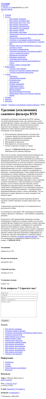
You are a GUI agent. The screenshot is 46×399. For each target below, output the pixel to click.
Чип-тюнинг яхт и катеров (19, 28)
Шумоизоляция (15, 90)
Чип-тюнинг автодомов (18, 32)
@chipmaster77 (14, 393)
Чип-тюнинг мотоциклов (18, 24)
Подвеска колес (15, 80)
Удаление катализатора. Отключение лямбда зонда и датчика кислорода (25, 52)
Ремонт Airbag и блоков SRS (19, 65)
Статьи (7, 74)
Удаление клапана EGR (13, 335)
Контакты (8, 101)
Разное (11, 95)
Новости (8, 99)
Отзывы (8, 97)
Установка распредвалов (18, 59)
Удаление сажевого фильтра (15, 331)
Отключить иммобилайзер (19, 49)
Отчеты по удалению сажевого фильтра (23, 70)
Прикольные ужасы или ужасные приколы (25, 93)
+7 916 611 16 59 (7, 7)
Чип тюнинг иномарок (17, 19)
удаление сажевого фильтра (27, 236)
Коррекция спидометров (18, 55)
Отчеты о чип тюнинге (17, 68)
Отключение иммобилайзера (15, 342)
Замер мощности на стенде (15, 336)
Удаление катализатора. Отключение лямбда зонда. (23, 333)
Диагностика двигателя (13, 340)
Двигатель (13, 76)
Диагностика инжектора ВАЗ (20, 38)
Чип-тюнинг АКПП (16, 30)
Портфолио (9, 362)
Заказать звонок (6, 9)
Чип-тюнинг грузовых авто (19, 21)
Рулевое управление (16, 84)
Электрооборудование (17, 78)
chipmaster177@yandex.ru (16, 389)
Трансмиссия (14, 82)
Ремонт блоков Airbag (13, 338)
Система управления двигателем (21, 72)
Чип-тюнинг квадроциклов (19, 26)
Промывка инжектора (17, 57)
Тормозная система (16, 86)
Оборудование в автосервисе (15, 368)
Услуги (7, 17)
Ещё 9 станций (6, 380)
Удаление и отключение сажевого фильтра (24, 40)
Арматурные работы (16, 88)
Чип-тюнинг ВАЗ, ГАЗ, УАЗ (19, 23)
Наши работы (10, 67)
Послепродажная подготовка (20, 91)
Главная (8, 15)
